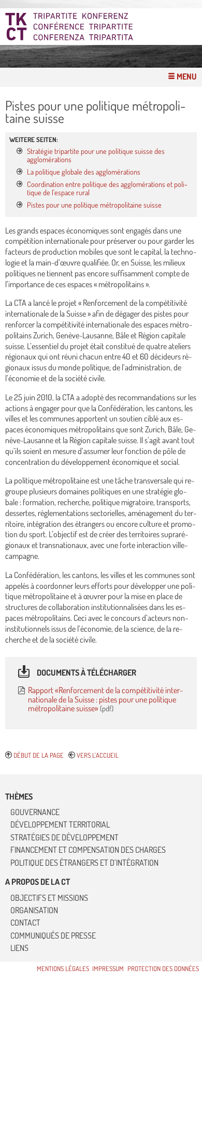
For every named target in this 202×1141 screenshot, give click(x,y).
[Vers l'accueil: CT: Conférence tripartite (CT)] (103, 26)
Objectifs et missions (49, 898)
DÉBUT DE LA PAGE (38, 755)
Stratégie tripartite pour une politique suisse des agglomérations (96, 155)
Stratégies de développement (64, 837)
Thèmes (19, 796)
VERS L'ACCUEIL (98, 755)
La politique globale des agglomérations (83, 171)
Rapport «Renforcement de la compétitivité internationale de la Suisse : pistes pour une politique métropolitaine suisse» (105, 699)
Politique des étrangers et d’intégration (84, 862)
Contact (25, 922)
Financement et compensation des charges (88, 850)
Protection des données (163, 968)
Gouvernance (35, 812)
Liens (19, 948)
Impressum (108, 968)
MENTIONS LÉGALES (63, 968)
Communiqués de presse (53, 935)
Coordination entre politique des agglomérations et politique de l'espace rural (107, 188)
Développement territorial (60, 824)
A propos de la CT (37, 882)
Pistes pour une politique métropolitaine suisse (94, 204)
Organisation (34, 910)
